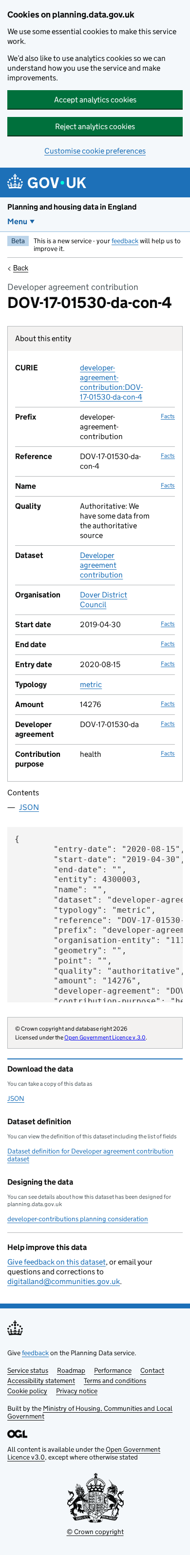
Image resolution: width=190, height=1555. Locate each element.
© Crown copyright (95, 1531)
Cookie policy (27, 1390)
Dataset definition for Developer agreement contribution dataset (90, 1155)
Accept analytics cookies (95, 99)
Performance (113, 1370)
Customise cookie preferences (95, 150)
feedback (125, 240)
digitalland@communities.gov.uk (63, 1281)
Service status (27, 1370)
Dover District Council (103, 599)
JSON (29, 807)
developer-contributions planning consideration (77, 1218)
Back (20, 267)
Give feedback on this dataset (56, 1262)
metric (91, 684)
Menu (17, 221)
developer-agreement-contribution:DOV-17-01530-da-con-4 (111, 382)
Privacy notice (76, 1390)
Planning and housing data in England (71, 206)
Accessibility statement (41, 1380)
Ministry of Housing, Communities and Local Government (89, 1412)
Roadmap (71, 1370)
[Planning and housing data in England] (48, 182)
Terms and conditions (115, 1380)
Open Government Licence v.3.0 (105, 1037)
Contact (152, 1370)
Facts (168, 416)
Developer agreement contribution (101, 565)
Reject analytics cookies (95, 126)
